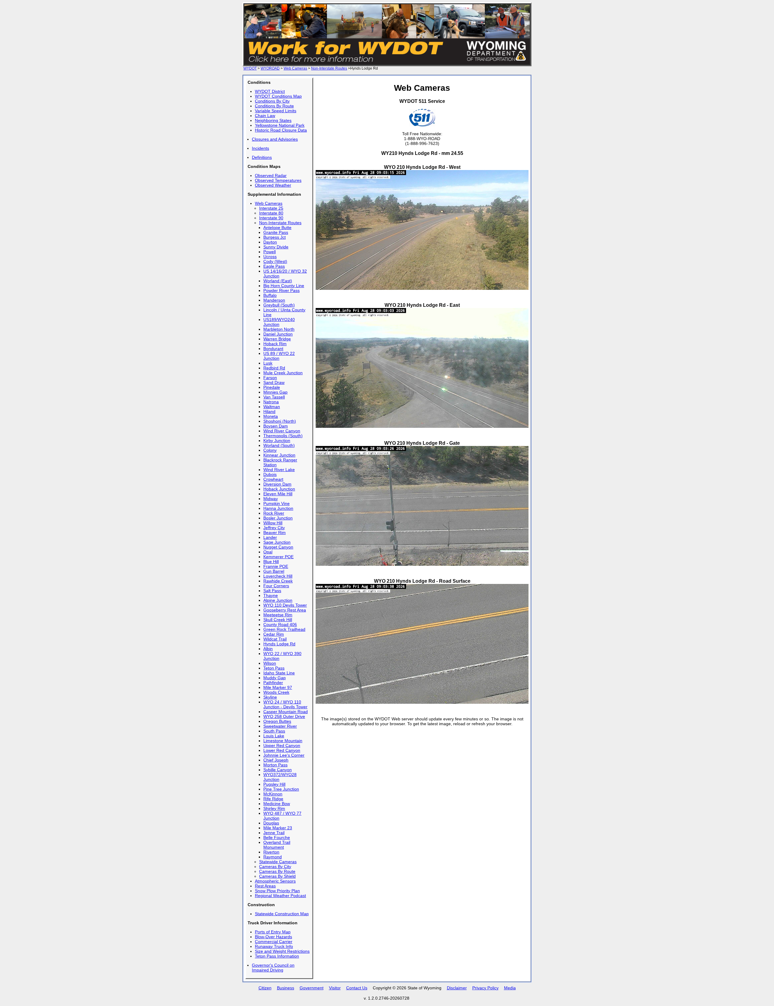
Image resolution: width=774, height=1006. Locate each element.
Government (312, 987)
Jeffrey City (274, 527)
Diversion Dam (277, 484)
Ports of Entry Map (273, 931)
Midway (270, 498)
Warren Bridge (277, 338)
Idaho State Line (279, 672)
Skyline (270, 697)
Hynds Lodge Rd (279, 643)
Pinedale (271, 387)
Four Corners (276, 585)
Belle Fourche (276, 837)
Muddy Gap (274, 677)
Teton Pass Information (277, 956)
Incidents (260, 148)
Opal (267, 551)
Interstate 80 (271, 213)
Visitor (335, 987)
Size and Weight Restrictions (282, 951)
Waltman (271, 406)
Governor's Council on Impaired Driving (273, 967)
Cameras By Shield (277, 876)
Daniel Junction (278, 334)
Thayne (270, 595)
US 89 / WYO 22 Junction (279, 356)
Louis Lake (273, 735)
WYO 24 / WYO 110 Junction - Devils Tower (285, 704)
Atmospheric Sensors (275, 881)
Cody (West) (275, 261)
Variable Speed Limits (275, 110)
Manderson (274, 300)
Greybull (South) (279, 305)
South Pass (274, 731)
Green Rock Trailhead (284, 629)
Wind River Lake (279, 469)
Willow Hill (272, 522)
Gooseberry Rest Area (284, 610)
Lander (270, 537)
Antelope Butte (277, 227)
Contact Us (356, 987)
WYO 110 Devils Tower (285, 605)
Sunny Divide (275, 246)
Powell (269, 251)
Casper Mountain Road (285, 711)
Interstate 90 (271, 217)
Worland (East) (277, 280)
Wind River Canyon (281, 430)
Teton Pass (274, 668)
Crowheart (273, 479)
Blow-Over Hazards (273, 936)
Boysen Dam (275, 426)
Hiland (269, 411)
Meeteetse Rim (277, 614)
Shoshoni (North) (279, 421)
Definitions (262, 157)
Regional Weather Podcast (280, 895)
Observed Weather (273, 185)
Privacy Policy (485, 987)
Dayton (270, 242)
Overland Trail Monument (276, 845)
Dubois (270, 474)
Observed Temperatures (278, 180)
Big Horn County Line (283, 285)
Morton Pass (275, 764)
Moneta (270, 416)
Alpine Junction (277, 600)
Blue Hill (271, 561)
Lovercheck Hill (277, 576)
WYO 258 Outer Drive (284, 716)
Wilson (269, 663)
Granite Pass (275, 232)
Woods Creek (276, 692)
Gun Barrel (273, 571)
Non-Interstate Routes (329, 68)
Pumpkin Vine (276, 503)
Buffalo (270, 295)
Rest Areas (265, 885)
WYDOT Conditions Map (278, 96)
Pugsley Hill (274, 784)
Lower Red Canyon (281, 750)
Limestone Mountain (282, 740)
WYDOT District (270, 91)
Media (510, 987)
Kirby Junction (276, 440)
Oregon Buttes (277, 721)
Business (285, 987)
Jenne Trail (274, 832)
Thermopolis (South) (283, 435)
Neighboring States (273, 120)
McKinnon (272, 793)
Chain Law (265, 115)
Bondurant (273, 348)
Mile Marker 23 (277, 827)
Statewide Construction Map (282, 913)
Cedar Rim (273, 634)
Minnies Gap (275, 392)
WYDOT (250, 68)
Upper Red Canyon (281, 745)
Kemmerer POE (278, 556)
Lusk (267, 363)
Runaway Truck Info (274, 946)
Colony (270, 450)
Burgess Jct (274, 237)
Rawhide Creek (278, 580)
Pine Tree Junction (281, 789)
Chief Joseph (275, 760)
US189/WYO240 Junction (279, 322)
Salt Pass (272, 590)
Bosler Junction (278, 518)
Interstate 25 (271, 208)
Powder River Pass (281, 290)
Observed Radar (271, 175)
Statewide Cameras (278, 861)
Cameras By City (275, 866)
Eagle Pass (274, 266)
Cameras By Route (277, 871)
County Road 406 (280, 624)
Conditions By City (272, 101)
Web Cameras (295, 68)
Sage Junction (277, 542)
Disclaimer (457, 987)
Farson (270, 377)
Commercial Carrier (273, 941)
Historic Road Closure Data (281, 130)
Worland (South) (279, 445)
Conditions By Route (274, 105)
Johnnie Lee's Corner (283, 755)
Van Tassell (274, 397)
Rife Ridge (273, 798)
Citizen (265, 987)
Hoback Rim (275, 343)
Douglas (271, 823)
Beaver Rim (274, 532)
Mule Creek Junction (283, 372)
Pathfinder (273, 682)
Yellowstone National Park (279, 125)
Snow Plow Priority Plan (277, 890)
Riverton (271, 852)
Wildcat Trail (275, 639)
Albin (268, 648)
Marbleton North (278, 329)
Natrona (271, 401)
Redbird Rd (274, 367)
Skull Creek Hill (277, 619)
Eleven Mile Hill (277, 493)
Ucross (270, 256)
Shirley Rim (274, 808)
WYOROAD (270, 68)
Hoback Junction (279, 489)
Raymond (272, 856)
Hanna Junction (278, 508)
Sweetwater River (280, 726)
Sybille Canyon (277, 769)
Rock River (273, 513)
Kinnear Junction (279, 455)
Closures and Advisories (275, 139)
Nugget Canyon (278, 547)
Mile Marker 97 (277, 687)
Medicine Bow (276, 803)
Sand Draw (274, 382)
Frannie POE (275, 566)
